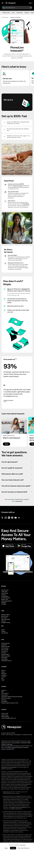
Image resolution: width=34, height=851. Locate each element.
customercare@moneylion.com (8, 718)
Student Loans (4, 599)
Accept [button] (13, 848)
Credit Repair (4, 659)
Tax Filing (3, 652)
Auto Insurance (4, 648)
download (25, 289)
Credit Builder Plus (5, 598)
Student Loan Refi (5, 646)
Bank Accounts (4, 616)
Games (3, 629)
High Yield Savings (5, 619)
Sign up (9, 289)
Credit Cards (4, 591)
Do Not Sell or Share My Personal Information (12, 696)
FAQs (2, 692)
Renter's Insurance (5, 656)
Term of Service (5, 693)
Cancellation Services (6, 660)
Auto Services (4, 651)
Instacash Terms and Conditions (8, 767)
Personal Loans (4, 590)
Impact (2, 680)
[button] (24, 848)
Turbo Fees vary (7, 791)
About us (3, 670)
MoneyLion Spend (17, 185)
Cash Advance (5, 17)
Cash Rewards (4, 633)
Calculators (4, 675)
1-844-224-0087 (5, 716)
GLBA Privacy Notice (6, 698)
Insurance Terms (10, 749)
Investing (3, 621)
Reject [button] (6, 848)
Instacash (3, 594)
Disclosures (9, 744)
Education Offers (5, 654)
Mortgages (3, 602)
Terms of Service (16, 742)
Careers (3, 672)
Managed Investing (5, 622)
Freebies (3, 631)
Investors (3, 676)
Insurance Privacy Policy (17, 747)
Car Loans (3, 604)
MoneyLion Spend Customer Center (9, 703)
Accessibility (4, 701)
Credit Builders (4, 596)
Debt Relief (4, 645)
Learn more (22, 845)
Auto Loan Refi (4, 649)
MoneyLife (3, 673)
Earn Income (4, 617)
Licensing (3, 699)
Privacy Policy (4, 695)
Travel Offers (4, 657)
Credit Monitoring (5, 643)
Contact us (3, 690)
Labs (2, 678)
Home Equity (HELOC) (6, 601)
